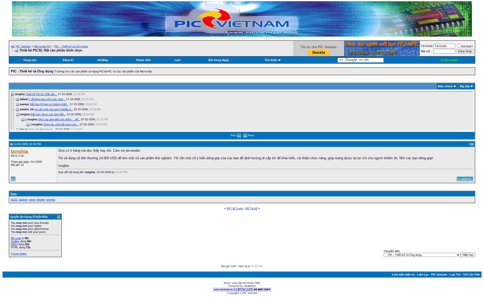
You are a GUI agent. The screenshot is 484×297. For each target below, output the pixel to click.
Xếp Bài (465, 86)
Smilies (15, 241)
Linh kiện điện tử (403, 274)
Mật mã (425, 51)
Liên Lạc (423, 274)
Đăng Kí (68, 60)
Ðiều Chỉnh (445, 86)
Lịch (177, 60)
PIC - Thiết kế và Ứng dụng (71, 46)
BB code (16, 238)
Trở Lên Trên (471, 274)
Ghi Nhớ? (467, 46)
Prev (233, 135)
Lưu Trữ (455, 274)
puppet (23, 199)
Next (251, 135)
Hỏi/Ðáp (103, 60)
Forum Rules (19, 253)
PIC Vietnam (23, 46)
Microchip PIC (42, 46)
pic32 (14, 199)
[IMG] (14, 244)
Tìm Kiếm (271, 60)
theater (41, 199)
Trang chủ (30, 60)
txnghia (50, 199)
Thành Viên (143, 60)
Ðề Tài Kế (252, 208)
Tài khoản (427, 45)
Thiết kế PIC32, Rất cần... (41, 94)
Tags (13, 193)
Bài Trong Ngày (218, 60)
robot (32, 199)
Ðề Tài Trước (235, 208)
